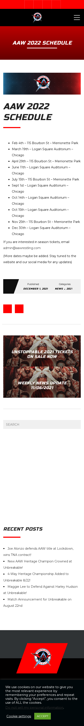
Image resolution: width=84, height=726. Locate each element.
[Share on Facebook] (7, 308)
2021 (69, 288)
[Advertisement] (42, 477)
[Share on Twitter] (19, 308)
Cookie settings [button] (18, 716)
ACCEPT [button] (42, 716)
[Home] (37, 17)
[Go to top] (42, 658)
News (59, 288)
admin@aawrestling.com (22, 248)
